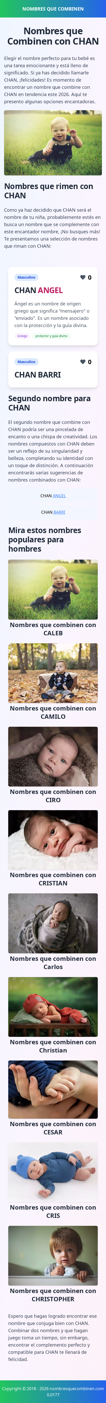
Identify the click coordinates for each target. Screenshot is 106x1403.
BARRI (59, 512)
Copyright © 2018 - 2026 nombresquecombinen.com (53, 1388)
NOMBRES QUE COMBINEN (53, 9)
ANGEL (50, 290)
